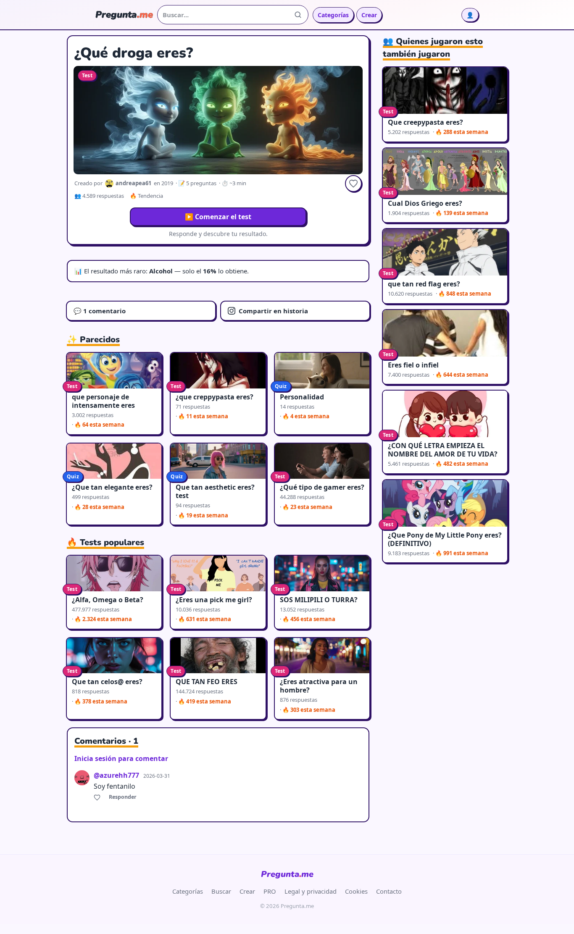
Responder (123, 796)
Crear (369, 15)
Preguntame (287, 874)
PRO (269, 891)
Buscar (221, 891)
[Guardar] (353, 183)
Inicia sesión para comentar (121, 758)
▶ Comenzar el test (218, 216)
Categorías (333, 15)
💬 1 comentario (100, 311)
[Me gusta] (98, 797)
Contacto (389, 891)
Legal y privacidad (310, 891)
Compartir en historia (273, 311)
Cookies (356, 891)
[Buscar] (298, 14)
